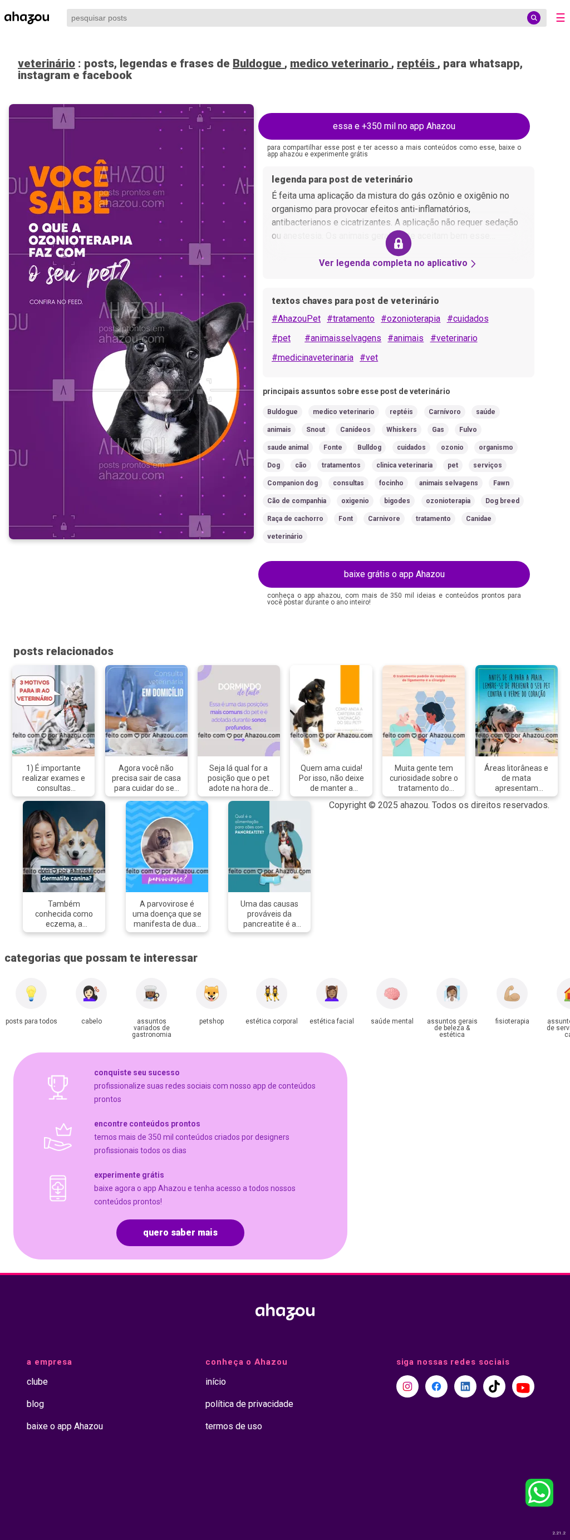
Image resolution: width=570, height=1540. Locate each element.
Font (345, 519)
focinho (391, 483)
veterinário (46, 63)
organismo (496, 447)
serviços (487, 465)
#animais (405, 338)
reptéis (417, 63)
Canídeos (355, 430)
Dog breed (502, 501)
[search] (533, 17)
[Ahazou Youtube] (523, 1386)
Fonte (332, 447)
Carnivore (384, 519)
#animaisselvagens (342, 338)
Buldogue (258, 63)
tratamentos (341, 465)
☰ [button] (561, 17)
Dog (273, 465)
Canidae (479, 519)
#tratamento (351, 318)
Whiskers (401, 430)
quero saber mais (180, 1232)
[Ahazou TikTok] (494, 1386)
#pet (281, 338)
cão (301, 465)
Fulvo (468, 430)
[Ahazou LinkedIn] (465, 1386)
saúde (485, 412)
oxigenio (355, 501)
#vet (369, 357)
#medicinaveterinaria (312, 357)
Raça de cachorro (295, 519)
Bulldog (369, 447)
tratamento (433, 519)
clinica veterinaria (404, 465)
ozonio (452, 447)
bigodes (397, 501)
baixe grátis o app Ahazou (394, 574)
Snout (315, 430)
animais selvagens (448, 483)
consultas (348, 483)
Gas (438, 430)
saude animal (287, 447)
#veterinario (454, 338)
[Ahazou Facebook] (436, 1386)
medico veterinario (340, 63)
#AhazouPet (296, 318)
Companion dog (292, 483)
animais (279, 430)
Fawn (501, 483)
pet (453, 465)
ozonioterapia (448, 501)
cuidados (411, 447)
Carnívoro (445, 412)
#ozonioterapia (410, 318)
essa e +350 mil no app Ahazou (394, 126)
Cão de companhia (296, 501)
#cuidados (468, 318)
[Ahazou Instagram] (407, 1386)
